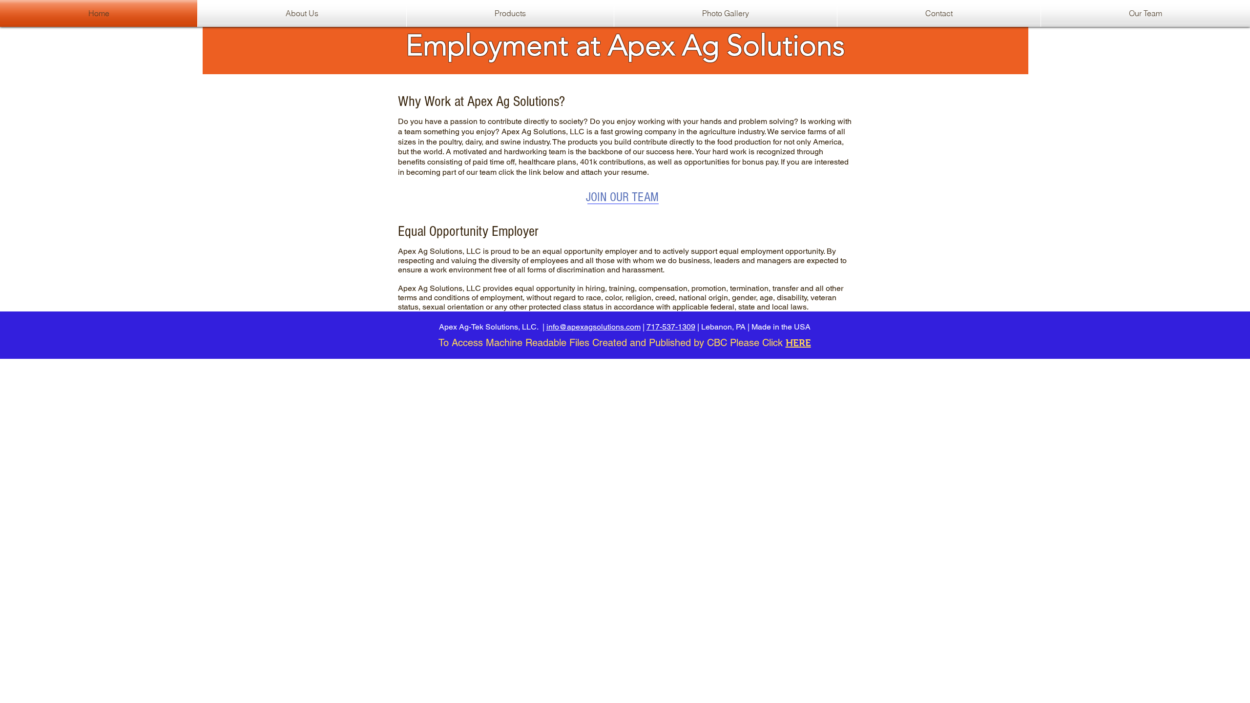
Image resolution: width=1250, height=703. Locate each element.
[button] (510, 13)
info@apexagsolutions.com (593, 326)
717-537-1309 (670, 326)
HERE (798, 342)
